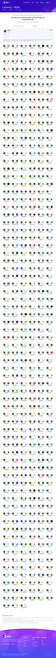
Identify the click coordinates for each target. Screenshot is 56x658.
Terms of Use (4, 655)
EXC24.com (24, 654)
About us (26, 640)
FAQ (33, 2)
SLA (24, 644)
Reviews (42, 2)
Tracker (25, 646)
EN (48, 2)
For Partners (26, 2)
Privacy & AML (22, 655)
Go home (4, 9)
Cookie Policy (16, 655)
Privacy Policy (10, 655)
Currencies (10, 9)
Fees (25, 642)
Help (37, 2)
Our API (34, 644)
